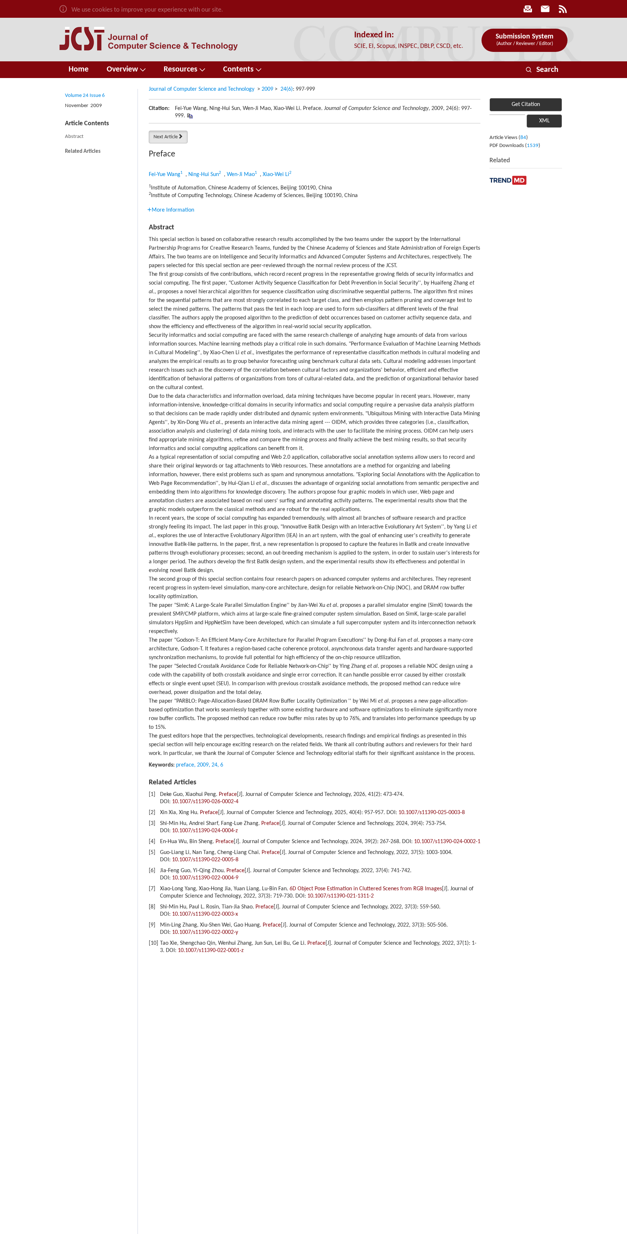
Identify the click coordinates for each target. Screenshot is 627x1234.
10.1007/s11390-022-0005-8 (205, 860)
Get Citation (526, 104)
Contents (238, 69)
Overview (122, 69)
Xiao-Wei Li (276, 174)
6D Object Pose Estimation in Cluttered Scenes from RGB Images (366, 889)
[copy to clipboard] (189, 116)
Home (79, 69)
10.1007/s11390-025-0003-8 (431, 813)
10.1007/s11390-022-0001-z (210, 950)
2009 (267, 89)
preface (185, 765)
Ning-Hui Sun (203, 174)
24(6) (286, 89)
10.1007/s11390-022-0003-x (205, 914)
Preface (228, 794)
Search (542, 70)
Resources (180, 69)
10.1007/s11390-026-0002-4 (205, 802)
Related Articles (83, 151)
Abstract (74, 136)
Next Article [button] (165, 137)
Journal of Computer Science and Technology (201, 89)
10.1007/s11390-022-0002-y (205, 932)
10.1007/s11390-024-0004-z (205, 831)
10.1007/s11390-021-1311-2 (340, 896)
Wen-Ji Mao (241, 174)
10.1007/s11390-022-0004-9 (205, 878)
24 (214, 765)
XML (544, 121)
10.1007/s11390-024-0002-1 (447, 842)
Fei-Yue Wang (164, 174)
